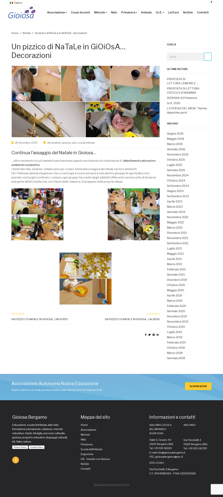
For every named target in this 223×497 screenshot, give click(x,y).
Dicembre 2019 (177, 316)
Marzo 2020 (175, 300)
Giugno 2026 (175, 133)
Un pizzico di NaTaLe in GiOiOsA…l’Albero (132, 319)
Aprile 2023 (174, 201)
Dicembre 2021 (177, 232)
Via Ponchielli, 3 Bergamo (163, 469)
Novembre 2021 (177, 238)
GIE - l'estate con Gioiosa (95, 458)
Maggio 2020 (175, 290)
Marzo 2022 (174, 227)
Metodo (99, 12)
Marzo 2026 (175, 144)
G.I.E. (159, 12)
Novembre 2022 (177, 217)
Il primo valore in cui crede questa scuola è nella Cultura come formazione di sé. (56, 389)
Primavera (128, 12)
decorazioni (54, 142)
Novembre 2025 (178, 154)
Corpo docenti (80, 12)
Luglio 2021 (174, 248)
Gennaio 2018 (176, 358)
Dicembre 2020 (177, 279)
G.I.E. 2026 (173, 103)
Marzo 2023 (175, 206)
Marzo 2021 (174, 264)
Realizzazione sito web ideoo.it (111, 484)
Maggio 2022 (175, 222)
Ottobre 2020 (176, 285)
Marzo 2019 (174, 337)
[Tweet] (149, 334)
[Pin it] (153, 334)
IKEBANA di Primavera (182, 98)
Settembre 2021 (178, 243)
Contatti (203, 12)
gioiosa (66, 142)
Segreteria (87, 454)
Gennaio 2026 (176, 149)
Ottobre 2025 (176, 159)
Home (84, 424)
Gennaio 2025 (176, 170)
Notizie (188, 12)
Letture (173, 12)
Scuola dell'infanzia (91, 449)
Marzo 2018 (174, 353)
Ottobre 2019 (176, 326)
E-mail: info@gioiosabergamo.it (167, 452)
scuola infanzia (86, 142)
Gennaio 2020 (176, 311)
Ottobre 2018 (176, 347)
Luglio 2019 (174, 332)
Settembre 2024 (178, 185)
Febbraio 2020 (176, 306)
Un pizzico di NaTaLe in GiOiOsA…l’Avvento (39, 319)
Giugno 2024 (175, 191)
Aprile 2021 (174, 259)
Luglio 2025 (174, 165)
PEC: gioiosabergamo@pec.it (166, 456)
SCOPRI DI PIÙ (198, 386)
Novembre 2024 (178, 175)
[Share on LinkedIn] (158, 334)
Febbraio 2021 (176, 269)
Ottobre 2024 (176, 180)
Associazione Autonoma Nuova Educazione (54, 383)
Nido (114, 12)
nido (74, 142)
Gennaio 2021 (176, 274)
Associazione (56, 12)
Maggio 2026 (175, 138)
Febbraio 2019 (176, 342)
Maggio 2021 (175, 253)
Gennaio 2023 (176, 212)
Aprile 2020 (174, 295)
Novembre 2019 (177, 321)
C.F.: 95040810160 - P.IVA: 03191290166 (172, 473)
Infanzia (146, 12)
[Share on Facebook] (146, 334)
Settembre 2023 (178, 196)
